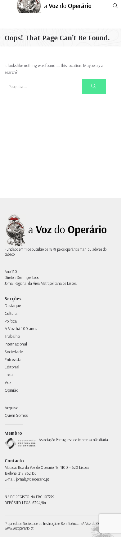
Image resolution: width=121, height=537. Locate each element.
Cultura (11, 313)
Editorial (12, 367)
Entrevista (13, 359)
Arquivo (11, 408)
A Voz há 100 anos (21, 328)
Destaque (13, 305)
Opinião (11, 390)
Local (9, 374)
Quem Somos (16, 415)
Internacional (16, 344)
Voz (8, 382)
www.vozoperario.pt (19, 528)
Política (11, 321)
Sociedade (14, 351)
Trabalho (12, 336)
